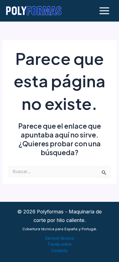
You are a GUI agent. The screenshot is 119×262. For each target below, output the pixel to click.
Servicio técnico (59, 238)
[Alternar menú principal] (104, 11)
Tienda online (59, 244)
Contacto (59, 250)
